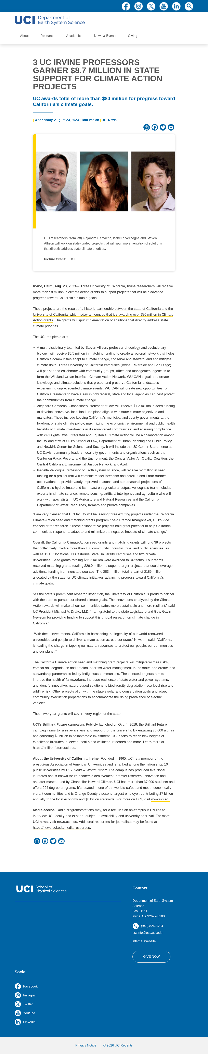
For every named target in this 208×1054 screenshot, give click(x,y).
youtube (163, 6)
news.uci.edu (67, 822)
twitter (151, 6)
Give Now (151, 956)
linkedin (176, 6)
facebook (125, 6)
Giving (132, 36)
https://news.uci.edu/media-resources (61, 828)
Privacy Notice (85, 1045)
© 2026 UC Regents (118, 1045)
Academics (74, 36)
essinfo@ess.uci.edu (147, 932)
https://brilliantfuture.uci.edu (54, 748)
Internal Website (144, 941)
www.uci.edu (160, 799)
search (188, 6)
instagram (138, 6)
